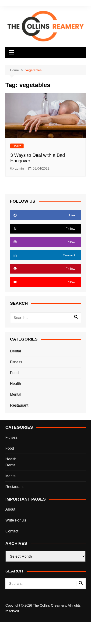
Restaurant (19, 405)
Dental (15, 351)
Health (17, 146)
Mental (15, 394)
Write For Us (15, 520)
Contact (11, 531)
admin (19, 168)
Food (14, 373)
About (10, 509)
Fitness (16, 362)
